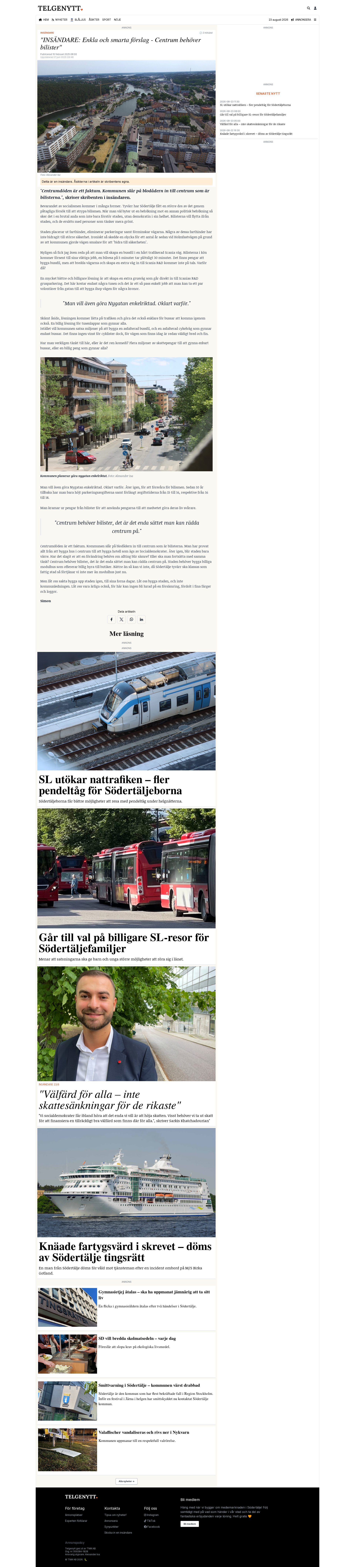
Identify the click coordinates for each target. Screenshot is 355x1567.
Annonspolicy (74, 1542)
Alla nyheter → (126, 1481)
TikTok (150, 1520)
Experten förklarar (76, 1520)
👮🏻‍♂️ (78, 19)
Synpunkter (111, 1526)
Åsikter (94, 19)
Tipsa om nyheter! (115, 1514)
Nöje (117, 19)
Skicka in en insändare (118, 1532)
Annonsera (111, 1520)
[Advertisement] (268, 56)
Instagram (152, 1514)
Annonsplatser (73, 1514)
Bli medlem (190, 1524)
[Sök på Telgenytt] (308, 8)
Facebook (153, 1526)
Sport (106, 19)
